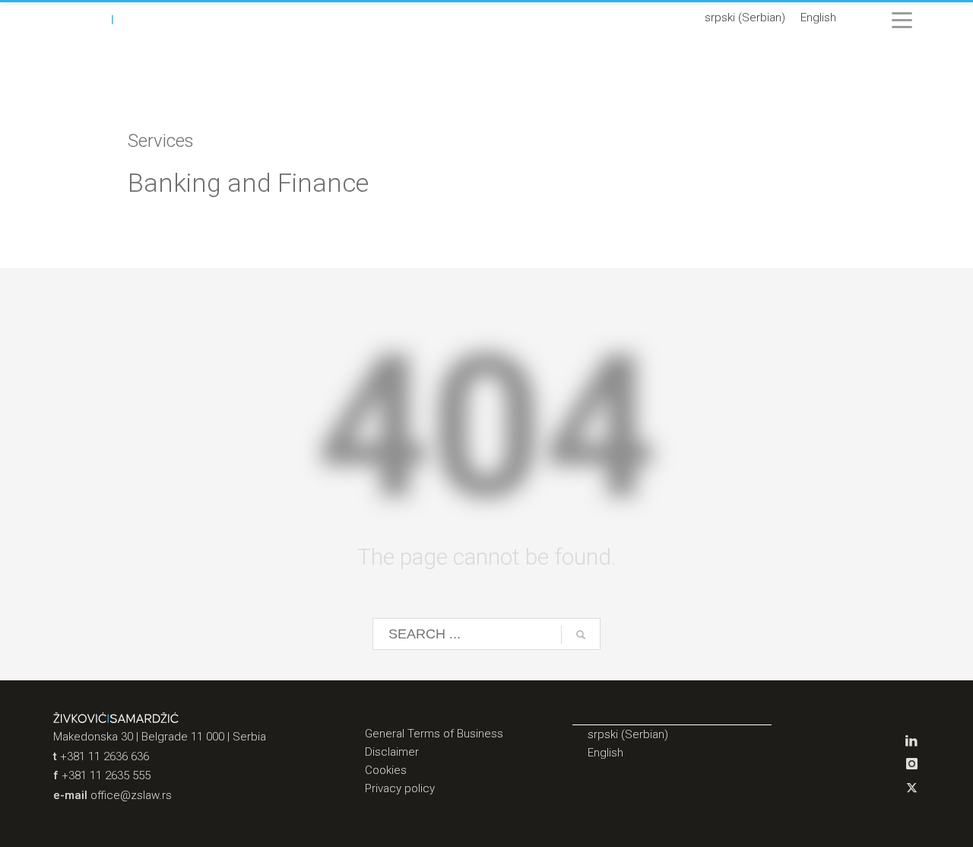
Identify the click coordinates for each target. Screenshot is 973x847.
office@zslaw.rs (131, 795)
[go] (581, 635)
